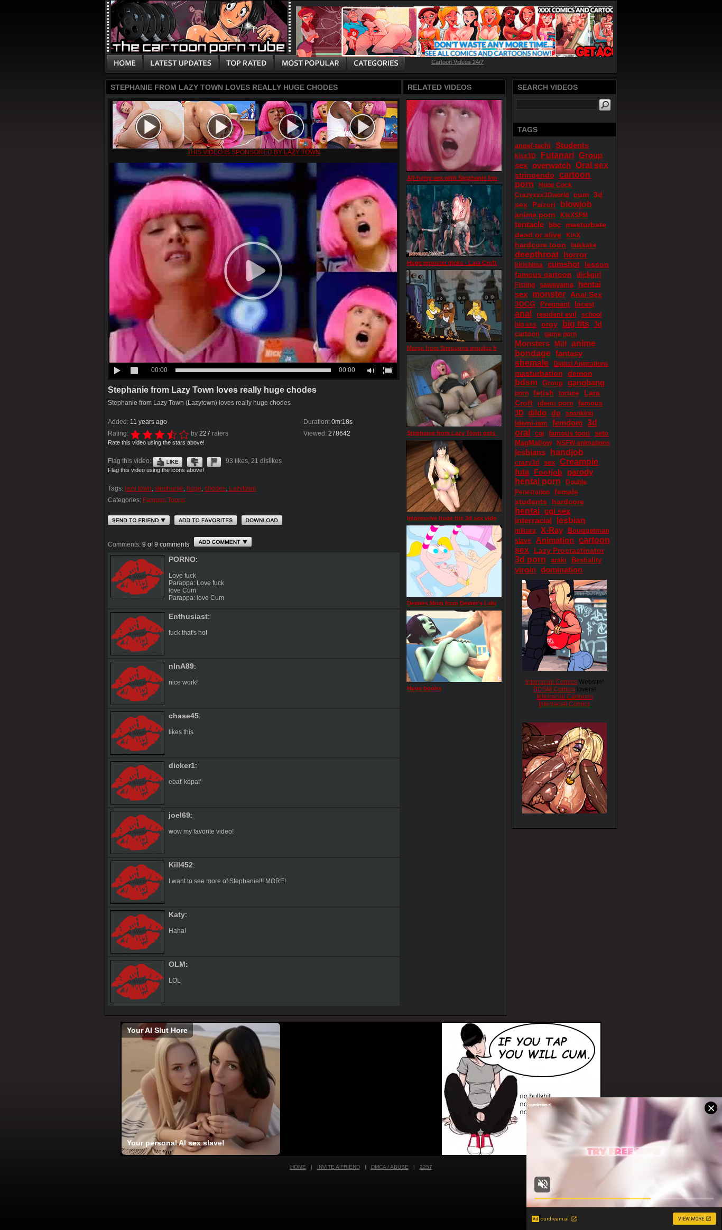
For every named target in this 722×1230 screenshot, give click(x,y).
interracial (533, 520)
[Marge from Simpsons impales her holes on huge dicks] (454, 305)
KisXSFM (574, 215)
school (591, 314)
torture (569, 393)
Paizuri (544, 205)
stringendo (534, 175)
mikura (525, 530)
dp (556, 413)
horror (575, 254)
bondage (533, 353)
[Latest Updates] (181, 63)
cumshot (564, 264)
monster (549, 294)
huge (194, 488)
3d (592, 422)
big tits (575, 323)
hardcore (568, 501)
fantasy (569, 353)
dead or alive (538, 234)
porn (522, 393)
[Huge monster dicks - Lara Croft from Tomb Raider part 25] (454, 220)
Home (298, 1167)
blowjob (576, 204)
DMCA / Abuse (390, 1167)
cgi (539, 433)
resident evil (556, 314)
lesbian (571, 520)
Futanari (557, 155)
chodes (215, 488)
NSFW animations (583, 443)
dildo (537, 412)
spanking (579, 413)
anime (583, 343)
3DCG (525, 304)
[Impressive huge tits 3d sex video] (454, 476)
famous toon (569, 433)
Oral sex (592, 165)
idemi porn (555, 403)
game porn (560, 334)
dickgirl (589, 275)
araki (559, 560)
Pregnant (555, 304)
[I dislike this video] (194, 461)
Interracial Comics (551, 682)
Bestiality (586, 560)
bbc (555, 225)
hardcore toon (540, 245)
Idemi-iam (531, 423)
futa (522, 471)
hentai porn (538, 481)
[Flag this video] (214, 461)
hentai (527, 510)
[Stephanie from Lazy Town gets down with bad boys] (454, 391)
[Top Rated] (246, 63)
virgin (525, 569)
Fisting (525, 285)
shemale (532, 362)
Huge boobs (424, 688)
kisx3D (525, 156)
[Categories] (375, 63)
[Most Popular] (310, 63)
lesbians (530, 452)
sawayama (556, 285)
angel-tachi (533, 146)
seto (601, 433)
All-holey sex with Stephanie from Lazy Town (470, 177)
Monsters (532, 343)
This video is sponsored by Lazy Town (253, 152)
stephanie (169, 488)
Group (552, 383)
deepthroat (537, 254)
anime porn (535, 214)
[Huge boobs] (454, 646)
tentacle (529, 224)
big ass (525, 324)
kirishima (529, 265)
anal (523, 313)
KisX (573, 235)
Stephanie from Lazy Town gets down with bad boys (480, 433)
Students (572, 145)
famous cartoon (543, 274)
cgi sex (557, 510)
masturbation (539, 373)
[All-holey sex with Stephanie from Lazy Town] (454, 135)
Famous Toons (164, 500)
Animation (555, 539)
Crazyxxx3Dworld (542, 195)
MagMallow (533, 443)
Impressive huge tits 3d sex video (453, 518)
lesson (597, 264)
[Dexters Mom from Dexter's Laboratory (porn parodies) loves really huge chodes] (454, 561)
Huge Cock (555, 185)
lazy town (138, 488)
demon (580, 373)
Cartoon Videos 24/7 (457, 62)
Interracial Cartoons (564, 696)
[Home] (124, 63)
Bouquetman (588, 530)
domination (561, 569)
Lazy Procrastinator (569, 550)
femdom (567, 422)
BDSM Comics (554, 689)
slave (523, 540)
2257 (426, 1167)
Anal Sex (586, 294)
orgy (549, 324)
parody (580, 471)
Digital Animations (580, 363)
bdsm (526, 382)
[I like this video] (167, 461)
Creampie (579, 461)
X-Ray (552, 529)
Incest (584, 304)
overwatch (551, 165)
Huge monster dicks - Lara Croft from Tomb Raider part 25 (488, 263)
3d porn (530, 559)
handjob (567, 452)
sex (549, 462)
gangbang (586, 382)
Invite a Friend (338, 1167)
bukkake (584, 245)
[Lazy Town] (253, 146)
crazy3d (527, 462)
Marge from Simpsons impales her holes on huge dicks (483, 348)
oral (522, 432)
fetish (543, 393)
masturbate (586, 224)
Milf (560, 344)
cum (581, 194)
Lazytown (242, 488)
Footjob (548, 472)
